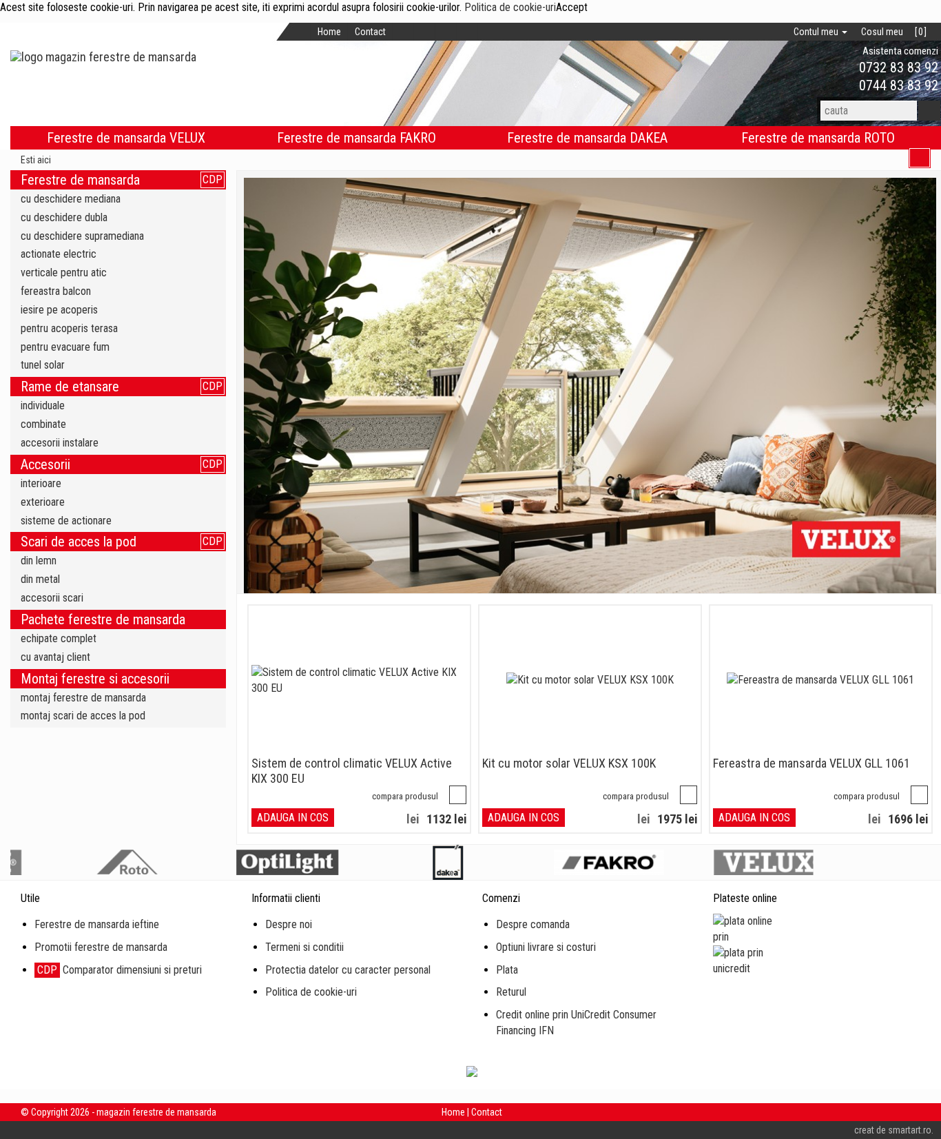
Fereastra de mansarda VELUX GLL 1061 (811, 763)
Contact (370, 31)
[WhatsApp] (835, 67)
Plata (507, 969)
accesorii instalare (60, 442)
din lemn (38, 560)
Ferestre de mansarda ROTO (818, 138)
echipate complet (58, 638)
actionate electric (58, 253)
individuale (43, 405)
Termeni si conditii (304, 947)
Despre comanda (533, 924)
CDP (213, 179)
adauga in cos (293, 817)
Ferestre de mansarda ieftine (96, 924)
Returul (511, 991)
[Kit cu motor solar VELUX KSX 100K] (590, 680)
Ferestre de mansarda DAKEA (587, 138)
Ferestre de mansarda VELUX (126, 138)
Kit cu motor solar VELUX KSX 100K (569, 763)
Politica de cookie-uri (510, 7)
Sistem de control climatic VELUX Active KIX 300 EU (351, 771)
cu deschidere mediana (71, 198)
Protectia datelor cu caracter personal (348, 969)
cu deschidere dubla (64, 217)
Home (329, 31)
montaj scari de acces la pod (83, 715)
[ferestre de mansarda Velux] (590, 385)
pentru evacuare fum (65, 346)
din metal (40, 579)
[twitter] (424, 32)
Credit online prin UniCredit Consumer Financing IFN (576, 1022)
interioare (41, 483)
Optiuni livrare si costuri (546, 947)
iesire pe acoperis (59, 309)
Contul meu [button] (817, 31)
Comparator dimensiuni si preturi (119, 969)
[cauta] (929, 111)
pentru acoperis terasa (69, 328)
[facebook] (403, 32)
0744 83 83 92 (897, 85)
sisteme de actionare (66, 520)
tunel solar (43, 364)
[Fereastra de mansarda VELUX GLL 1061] (820, 680)
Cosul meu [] (894, 31)
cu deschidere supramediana (82, 236)
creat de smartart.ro (892, 1130)
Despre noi (288, 924)
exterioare (43, 502)
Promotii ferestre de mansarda (100, 947)
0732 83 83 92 (897, 67)
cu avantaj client (55, 657)
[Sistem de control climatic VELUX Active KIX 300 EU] (359, 681)
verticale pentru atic (64, 272)
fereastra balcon (56, 291)
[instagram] (446, 32)
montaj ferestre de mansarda (83, 697)
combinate (43, 424)
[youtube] (467, 32)
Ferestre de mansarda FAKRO (356, 138)
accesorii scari (52, 597)
